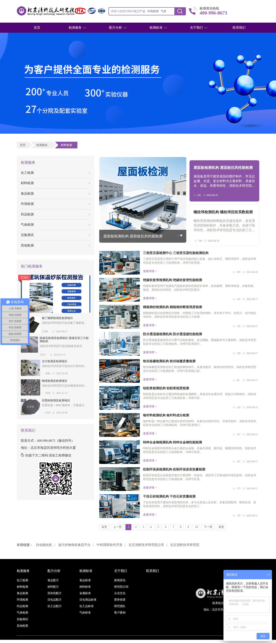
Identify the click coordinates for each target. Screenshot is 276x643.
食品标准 (85, 580)
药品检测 (27, 214)
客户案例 (119, 612)
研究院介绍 (121, 586)
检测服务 (75, 27)
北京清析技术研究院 (184, 544)
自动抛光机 (44, 544)
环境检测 (27, 204)
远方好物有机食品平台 (74, 544)
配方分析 (115, 27)
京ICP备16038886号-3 (161, 641)
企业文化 (119, 593)
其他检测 (27, 245)
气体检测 (27, 224)
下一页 (208, 527)
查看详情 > (150, 271)
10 (196, 527)
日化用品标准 (87, 599)
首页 (37, 27)
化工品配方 (54, 606)
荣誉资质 (119, 599)
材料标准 (85, 586)
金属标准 (85, 593)
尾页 (221, 527)
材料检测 (67, 145)
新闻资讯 (119, 580)
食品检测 (27, 193)
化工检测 (27, 172)
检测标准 (156, 27)
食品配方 (53, 580)
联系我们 (239, 27)
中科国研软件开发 (109, 544)
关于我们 (196, 27)
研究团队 (119, 606)
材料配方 (53, 586)
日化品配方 (54, 599)
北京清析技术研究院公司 (146, 544)
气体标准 (85, 612)
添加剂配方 (54, 593)
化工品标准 (86, 606)
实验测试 (27, 235)
